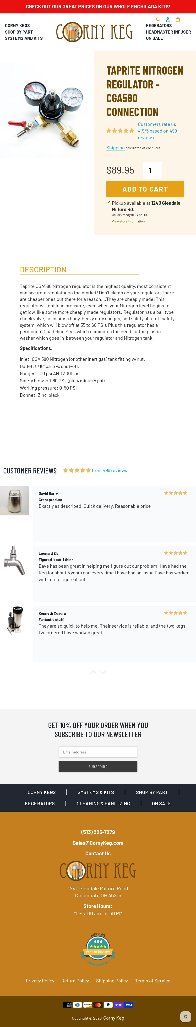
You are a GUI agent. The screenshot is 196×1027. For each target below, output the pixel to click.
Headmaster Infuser (168, 32)
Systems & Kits (96, 792)
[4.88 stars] (77, 470)
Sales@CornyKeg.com (98, 843)
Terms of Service (152, 980)
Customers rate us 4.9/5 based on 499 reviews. (157, 130)
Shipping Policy (112, 980)
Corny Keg (113, 1018)
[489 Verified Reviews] (98, 968)
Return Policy (75, 980)
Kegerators (159, 25)
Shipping (115, 147)
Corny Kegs (17, 25)
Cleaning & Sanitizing (103, 803)
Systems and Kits (24, 38)
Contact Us (98, 853)
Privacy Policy (40, 980)
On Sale (154, 38)
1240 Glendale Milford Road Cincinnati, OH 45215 (98, 892)
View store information (128, 221)
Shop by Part (19, 32)
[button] (93, 673)
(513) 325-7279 (98, 832)
